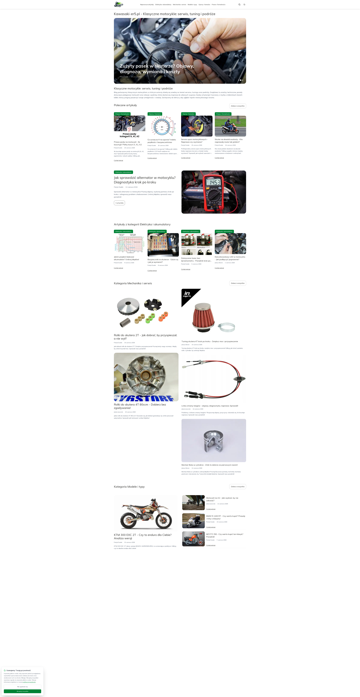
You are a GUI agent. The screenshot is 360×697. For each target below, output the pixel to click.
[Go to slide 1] (238, 80)
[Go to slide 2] (240, 80)
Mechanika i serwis (179, 4)
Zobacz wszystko (237, 106)
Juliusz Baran (219, 263)
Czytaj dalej (119, 203)
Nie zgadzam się (22, 687)
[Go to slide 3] (242, 80)
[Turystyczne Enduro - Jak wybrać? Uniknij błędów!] (180, 51)
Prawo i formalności (218, 4)
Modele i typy (192, 4)
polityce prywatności (29, 682)
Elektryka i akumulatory (163, 4)
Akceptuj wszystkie (22, 691)
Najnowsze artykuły (147, 4)
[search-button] (239, 4)
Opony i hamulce (204, 4)
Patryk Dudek (118, 148)
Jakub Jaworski (124, 77)
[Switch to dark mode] (244, 4)
